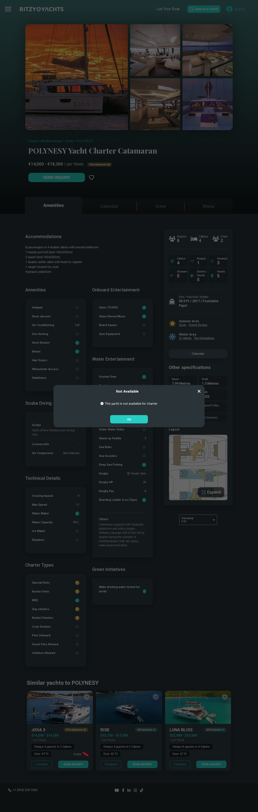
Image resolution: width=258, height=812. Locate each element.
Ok (129, 419)
